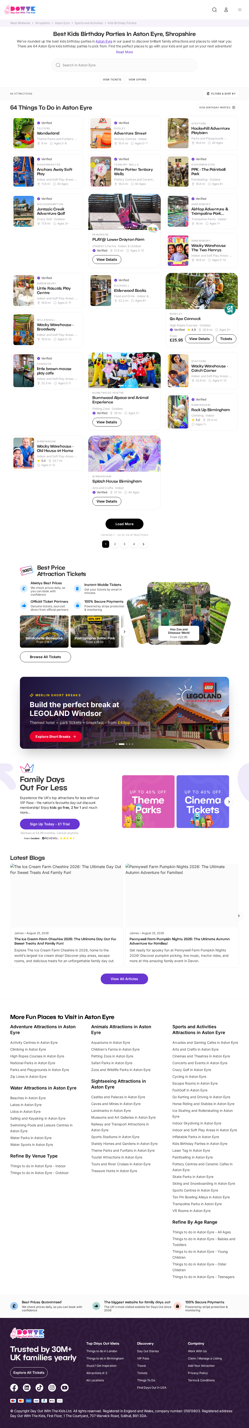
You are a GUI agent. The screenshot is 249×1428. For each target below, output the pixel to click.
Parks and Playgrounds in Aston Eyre (39, 1070)
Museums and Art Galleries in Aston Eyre (123, 1117)
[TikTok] (39, 1388)
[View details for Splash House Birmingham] (124, 472)
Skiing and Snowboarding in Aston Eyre (203, 1183)
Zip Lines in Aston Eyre (28, 1076)
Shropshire (42, 23)
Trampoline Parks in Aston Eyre (197, 1204)
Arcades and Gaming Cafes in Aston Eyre (205, 1042)
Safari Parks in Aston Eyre (111, 1063)
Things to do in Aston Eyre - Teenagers (203, 1277)
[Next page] (143, 544)
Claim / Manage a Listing (205, 1358)
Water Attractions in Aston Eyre (43, 1087)
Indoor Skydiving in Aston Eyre (196, 1123)
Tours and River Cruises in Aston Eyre (121, 1164)
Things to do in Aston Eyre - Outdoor (39, 1173)
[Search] (214, 9)
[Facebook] (14, 1388)
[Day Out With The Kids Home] (20, 9)
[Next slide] (229, 802)
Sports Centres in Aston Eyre (195, 1190)
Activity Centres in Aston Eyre (34, 1042)
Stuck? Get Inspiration (101, 1365)
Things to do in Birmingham (105, 1358)
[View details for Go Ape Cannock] (202, 310)
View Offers (137, 79)
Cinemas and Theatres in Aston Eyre (201, 1056)
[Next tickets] (124, 631)
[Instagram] (52, 1388)
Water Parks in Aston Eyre (31, 1138)
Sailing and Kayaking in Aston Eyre (37, 1118)
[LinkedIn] (27, 1388)
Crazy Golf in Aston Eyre (191, 1070)
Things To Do (146, 1380)
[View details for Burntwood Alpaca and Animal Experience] (124, 391)
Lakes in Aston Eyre (26, 1105)
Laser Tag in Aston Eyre (191, 1150)
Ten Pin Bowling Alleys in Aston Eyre (201, 1197)
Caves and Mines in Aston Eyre (116, 1104)
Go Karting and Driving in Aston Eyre (201, 1097)
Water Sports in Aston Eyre (31, 1144)
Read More (124, 52)
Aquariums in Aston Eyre (110, 1042)
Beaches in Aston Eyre (28, 1098)
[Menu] (239, 9)
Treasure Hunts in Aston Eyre (114, 1171)
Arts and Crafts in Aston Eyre (195, 1049)
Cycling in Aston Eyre (189, 1076)
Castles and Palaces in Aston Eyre (118, 1097)
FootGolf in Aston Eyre (189, 1090)
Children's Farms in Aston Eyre (115, 1049)
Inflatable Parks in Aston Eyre (195, 1137)
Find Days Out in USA (151, 1387)
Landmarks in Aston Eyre (111, 1110)
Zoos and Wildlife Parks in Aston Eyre (121, 1070)
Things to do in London (101, 1351)
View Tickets (112, 79)
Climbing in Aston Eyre (28, 1049)
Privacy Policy (198, 1373)
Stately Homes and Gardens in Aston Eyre (124, 1143)
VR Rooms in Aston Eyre (191, 1211)
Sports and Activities (89, 23)
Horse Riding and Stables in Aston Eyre (203, 1104)
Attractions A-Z (96, 1373)
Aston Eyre (62, 23)
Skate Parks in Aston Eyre (192, 1177)
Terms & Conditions (201, 1380)
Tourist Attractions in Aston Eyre (116, 1157)
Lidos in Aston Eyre (25, 1111)
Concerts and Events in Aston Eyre (199, 1063)
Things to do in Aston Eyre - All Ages (201, 1232)
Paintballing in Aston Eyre (192, 1157)
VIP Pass (143, 1358)
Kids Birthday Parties (122, 23)
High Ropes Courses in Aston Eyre (37, 1056)
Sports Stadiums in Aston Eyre (115, 1137)
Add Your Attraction (201, 1365)
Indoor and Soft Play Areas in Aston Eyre (204, 1130)
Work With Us (197, 1351)
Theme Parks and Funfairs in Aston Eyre (123, 1150)
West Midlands (20, 23)
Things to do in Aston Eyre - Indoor (38, 1166)
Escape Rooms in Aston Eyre (195, 1083)
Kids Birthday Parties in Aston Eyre (199, 1143)
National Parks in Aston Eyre (32, 1063)
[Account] (226, 9)
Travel (141, 1365)
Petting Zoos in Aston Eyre (112, 1056)
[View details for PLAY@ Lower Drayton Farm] (124, 231)
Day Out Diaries (148, 1351)
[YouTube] (65, 1388)
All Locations (95, 1380)
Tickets (142, 1373)
